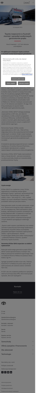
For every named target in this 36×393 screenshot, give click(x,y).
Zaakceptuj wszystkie (24, 83)
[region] (17, 71)
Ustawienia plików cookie (18, 79)
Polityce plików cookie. (27, 74)
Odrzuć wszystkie (11, 83)
